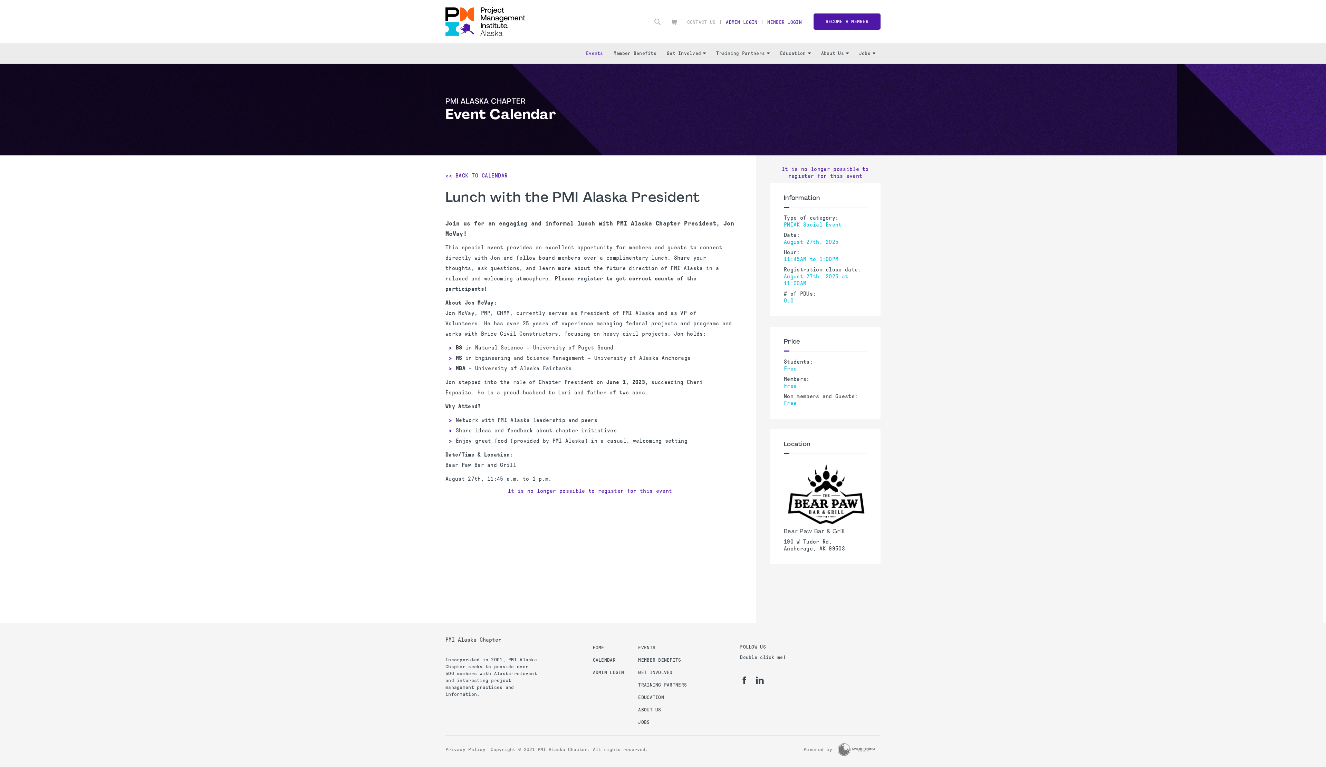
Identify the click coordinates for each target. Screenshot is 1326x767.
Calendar (604, 660)
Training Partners (740, 53)
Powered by (818, 749)
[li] (760, 680)
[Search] (657, 21)
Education (793, 53)
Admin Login (741, 22)
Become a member (847, 21)
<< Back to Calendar (476, 176)
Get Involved (684, 53)
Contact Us (701, 22)
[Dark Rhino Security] (856, 749)
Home (598, 647)
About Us (832, 53)
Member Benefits (635, 53)
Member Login (784, 22)
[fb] (744, 680)
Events (594, 53)
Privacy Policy (465, 749)
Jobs (865, 53)
